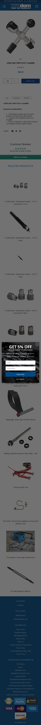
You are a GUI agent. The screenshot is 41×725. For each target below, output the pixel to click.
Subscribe (20, 374)
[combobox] (20, 368)
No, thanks (20, 379)
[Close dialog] (37, 344)
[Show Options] (34, 368)
